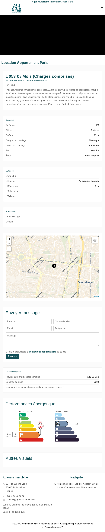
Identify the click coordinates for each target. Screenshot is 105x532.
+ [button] (9, 239)
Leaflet (96, 296)
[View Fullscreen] (9, 249)
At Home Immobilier (16, 477)
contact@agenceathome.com (21, 499)
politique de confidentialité (42, 352)
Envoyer (12, 356)
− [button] (9, 243)
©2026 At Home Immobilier (25, 524)
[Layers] (95, 240)
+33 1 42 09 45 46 (15, 496)
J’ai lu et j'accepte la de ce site (37, 352)
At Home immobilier (16, 8)
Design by (54, 527)
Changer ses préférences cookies (76, 524)
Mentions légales (49, 524)
